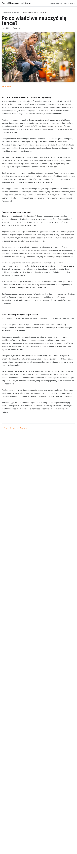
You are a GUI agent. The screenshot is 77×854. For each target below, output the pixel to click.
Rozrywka (17, 12)
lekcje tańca (6, 86)
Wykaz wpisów (56, 3)
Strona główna (69, 3)
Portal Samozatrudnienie (16, 3)
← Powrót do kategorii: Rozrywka (14, 428)
